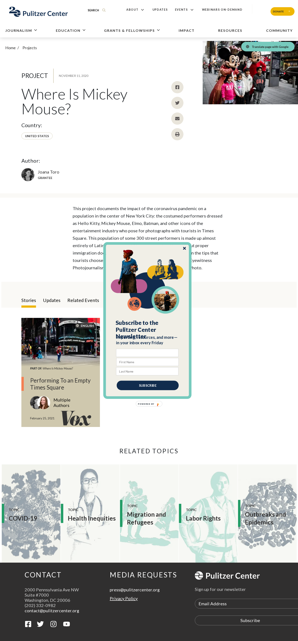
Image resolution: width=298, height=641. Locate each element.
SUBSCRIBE (147, 385)
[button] (148, 329)
